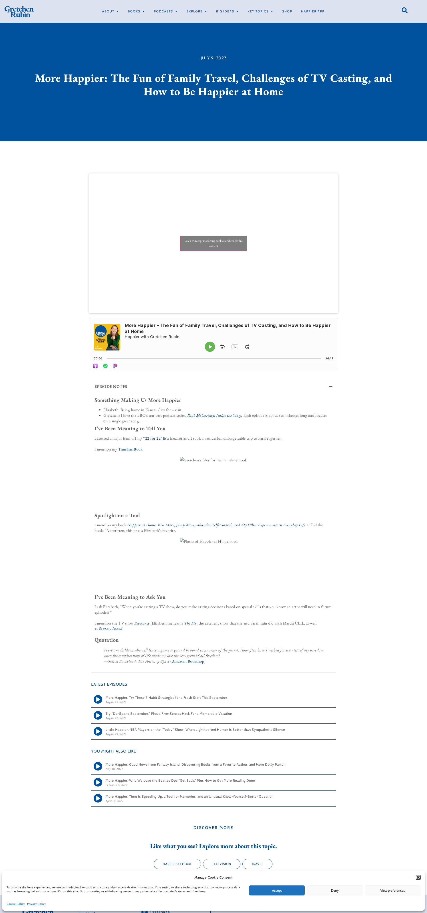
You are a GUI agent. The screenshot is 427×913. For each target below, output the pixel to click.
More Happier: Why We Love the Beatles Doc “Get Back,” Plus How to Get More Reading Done (180, 781)
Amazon (179, 661)
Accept (277, 891)
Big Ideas (225, 11)
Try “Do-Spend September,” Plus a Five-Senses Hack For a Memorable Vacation (169, 714)
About (108, 11)
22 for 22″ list (156, 438)
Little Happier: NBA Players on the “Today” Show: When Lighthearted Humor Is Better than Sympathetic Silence (195, 730)
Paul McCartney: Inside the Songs (214, 415)
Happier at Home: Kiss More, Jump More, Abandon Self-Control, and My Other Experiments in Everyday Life (216, 524)
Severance (142, 623)
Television (221, 864)
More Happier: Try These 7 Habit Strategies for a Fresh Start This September (167, 698)
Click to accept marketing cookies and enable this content (214, 243)
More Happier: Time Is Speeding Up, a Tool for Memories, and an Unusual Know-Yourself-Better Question (190, 797)
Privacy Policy (36, 903)
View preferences (392, 891)
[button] (418, 877)
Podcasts (163, 11)
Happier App (312, 11)
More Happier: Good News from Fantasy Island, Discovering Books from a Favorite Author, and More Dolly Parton (196, 765)
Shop (287, 11)
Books (134, 11)
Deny (335, 891)
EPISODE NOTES (111, 386)
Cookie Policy (16, 903)
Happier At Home (177, 864)
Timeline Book (130, 449)
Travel (257, 864)
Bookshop (196, 661)
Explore (195, 11)
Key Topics (258, 11)
